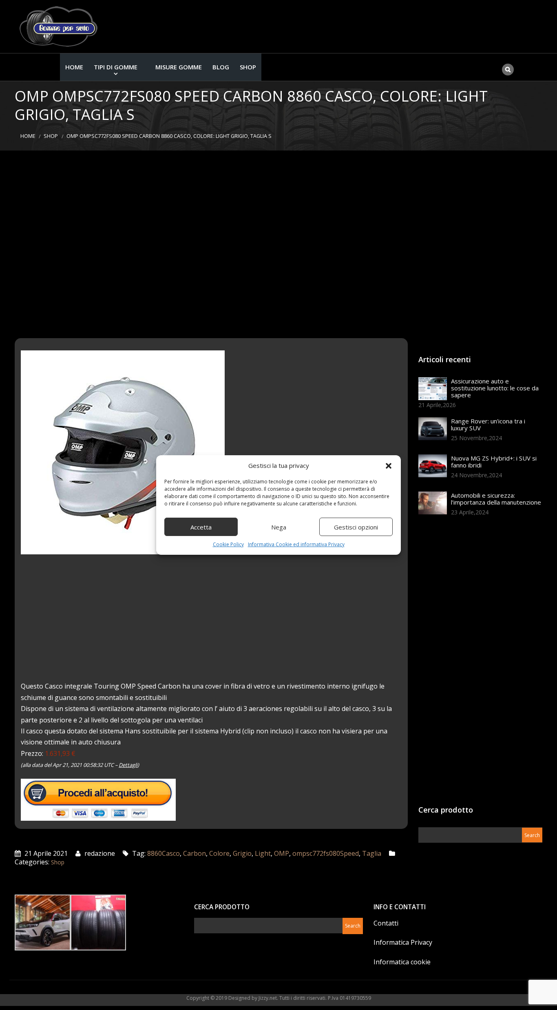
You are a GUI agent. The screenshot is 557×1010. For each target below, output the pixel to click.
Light (263, 853)
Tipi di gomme (115, 67)
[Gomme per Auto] (60, 26)
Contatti (386, 923)
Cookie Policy (228, 544)
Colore (219, 853)
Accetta (201, 527)
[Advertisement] (278, 244)
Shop (248, 67)
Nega (278, 527)
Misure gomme (178, 67)
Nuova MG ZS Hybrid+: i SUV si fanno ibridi (494, 461)
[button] (389, 466)
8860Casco (163, 853)
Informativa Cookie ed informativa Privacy (296, 544)
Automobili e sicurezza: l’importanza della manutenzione (496, 498)
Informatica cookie (402, 961)
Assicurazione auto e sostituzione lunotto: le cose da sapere (495, 388)
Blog (220, 67)
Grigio (242, 853)
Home (74, 67)
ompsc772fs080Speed (325, 853)
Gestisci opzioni (356, 527)
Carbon (194, 853)
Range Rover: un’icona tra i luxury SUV (488, 424)
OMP (281, 853)
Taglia (371, 853)
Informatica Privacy (403, 942)
